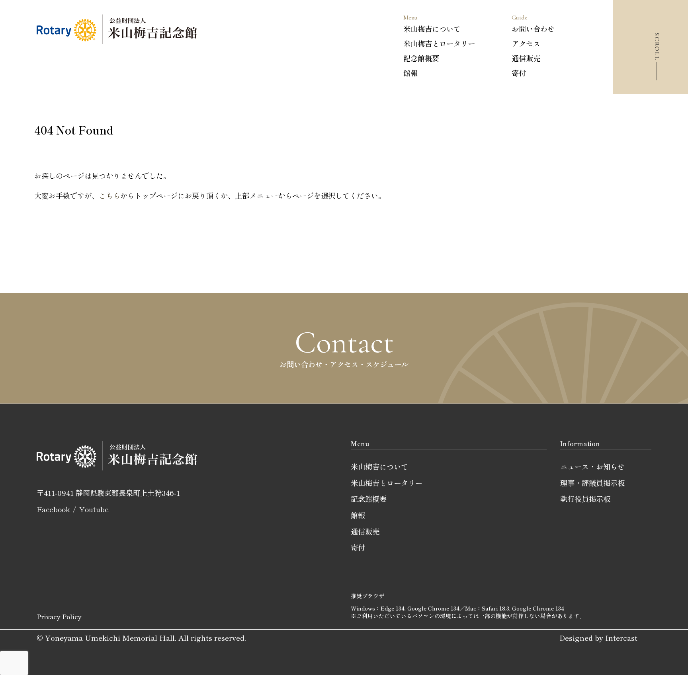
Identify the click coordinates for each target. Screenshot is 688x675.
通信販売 (526, 58)
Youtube (94, 509)
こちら (109, 195)
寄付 (519, 73)
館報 (410, 73)
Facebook (53, 509)
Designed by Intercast (598, 637)
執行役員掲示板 (585, 499)
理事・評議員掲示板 (592, 483)
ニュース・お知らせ (592, 466)
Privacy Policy (59, 616)
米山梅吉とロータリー (439, 43)
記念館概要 (421, 58)
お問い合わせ (533, 28)
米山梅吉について (432, 28)
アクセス (526, 43)
